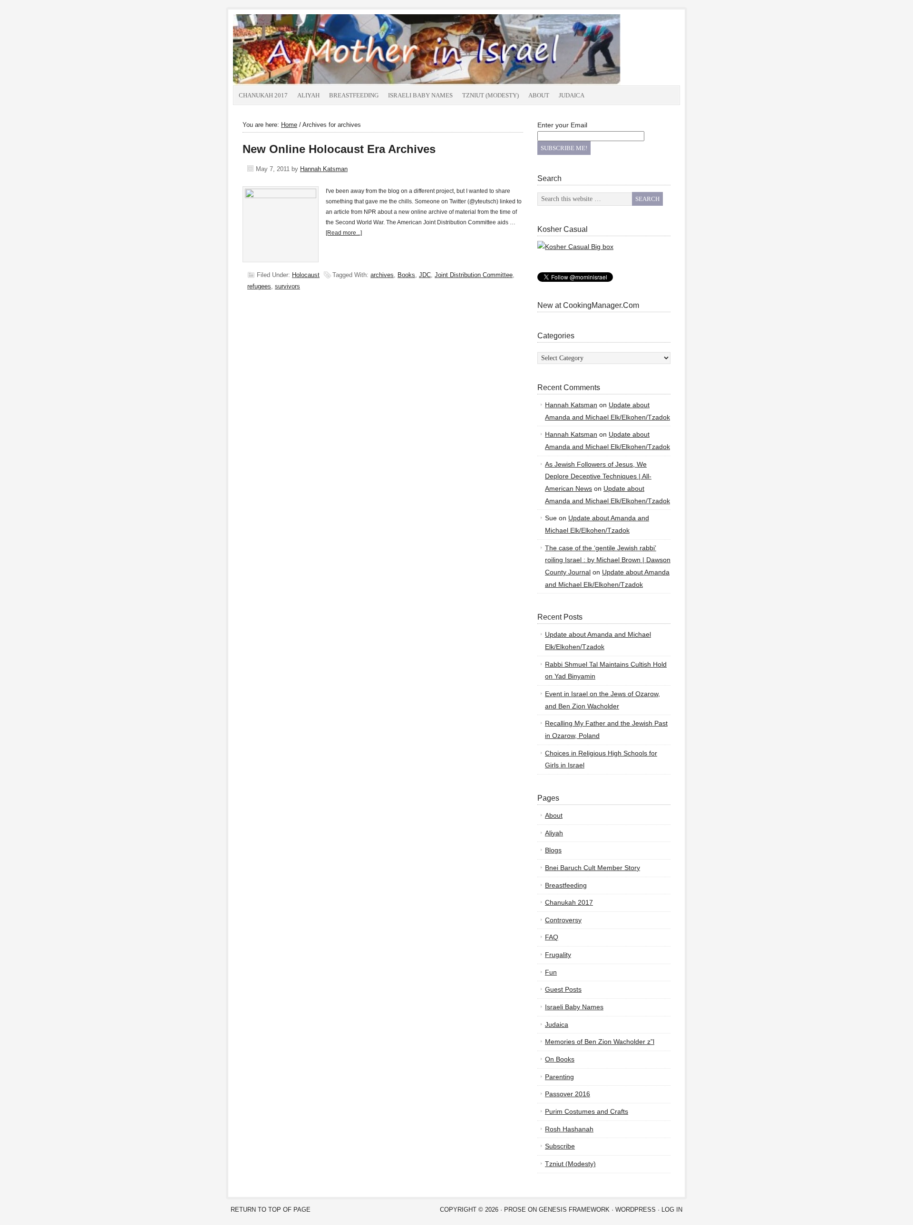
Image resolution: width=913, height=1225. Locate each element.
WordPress (635, 1209)
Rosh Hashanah (569, 1129)
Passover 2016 (567, 1094)
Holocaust (306, 274)
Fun (551, 972)
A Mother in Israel (340, 50)
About (538, 95)
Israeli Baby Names (420, 95)
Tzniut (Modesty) (490, 95)
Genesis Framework (574, 1209)
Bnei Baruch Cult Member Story (592, 867)
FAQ (551, 937)
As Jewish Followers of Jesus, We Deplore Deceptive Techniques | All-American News (598, 476)
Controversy (563, 920)
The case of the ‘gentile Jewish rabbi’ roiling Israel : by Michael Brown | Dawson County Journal (607, 560)
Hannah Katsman (324, 168)
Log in (671, 1209)
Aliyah (308, 95)
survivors (287, 286)
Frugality (558, 954)
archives (382, 274)
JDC (425, 274)
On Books (559, 1059)
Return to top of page (271, 1209)
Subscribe (560, 1146)
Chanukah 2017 (263, 95)
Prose (515, 1209)
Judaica (571, 95)
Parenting (559, 1077)
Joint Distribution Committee (474, 274)
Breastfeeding (354, 95)
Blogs (553, 850)
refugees (259, 286)
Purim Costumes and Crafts (586, 1111)
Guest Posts (563, 989)
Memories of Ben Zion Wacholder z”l (599, 1041)
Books (406, 274)
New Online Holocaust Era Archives (339, 149)
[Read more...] (344, 233)
